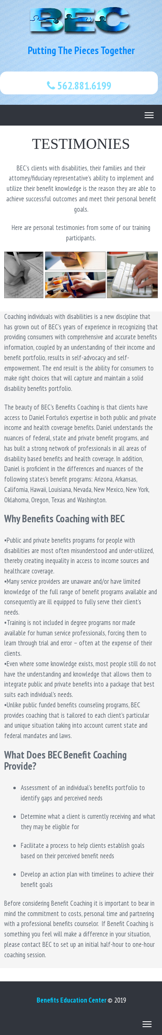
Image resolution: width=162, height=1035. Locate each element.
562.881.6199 (83, 85)
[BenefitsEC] (81, 20)
